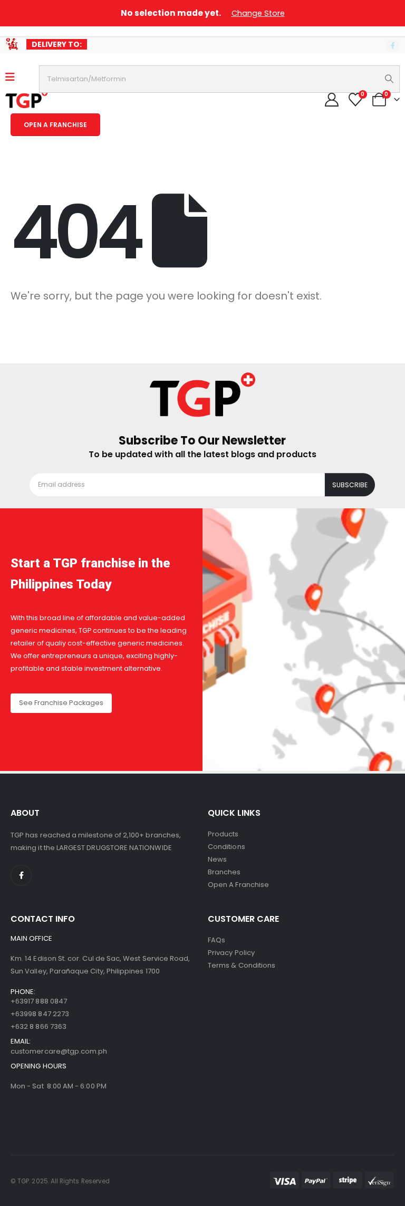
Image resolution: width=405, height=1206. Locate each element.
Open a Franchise (238, 885)
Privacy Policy (231, 953)
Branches (224, 872)
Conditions (226, 847)
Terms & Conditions (241, 965)
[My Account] (331, 100)
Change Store (258, 13)
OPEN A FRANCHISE (55, 124)
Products (223, 834)
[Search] (389, 79)
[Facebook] (393, 45)
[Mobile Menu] (13, 77)
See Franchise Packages (61, 702)
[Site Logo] (26, 99)
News (217, 859)
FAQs (216, 940)
